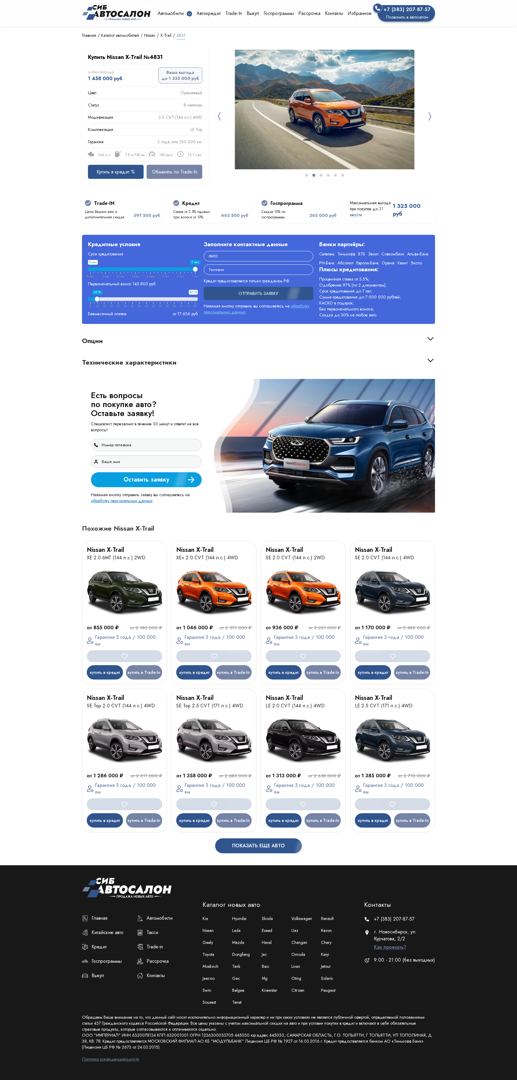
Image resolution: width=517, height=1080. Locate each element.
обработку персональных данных (338, 610)
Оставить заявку (453, 594)
